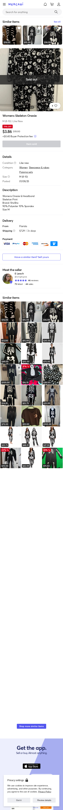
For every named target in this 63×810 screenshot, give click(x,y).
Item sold (31, 143)
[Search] (56, 12)
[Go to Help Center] (15, 163)
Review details (44, 800)
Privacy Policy (44, 791)
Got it (19, 800)
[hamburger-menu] (4, 4)
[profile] (59, 4)
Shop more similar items (31, 726)
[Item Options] (58, 53)
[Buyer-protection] (35, 136)
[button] (45, 4)
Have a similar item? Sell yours (31, 257)
